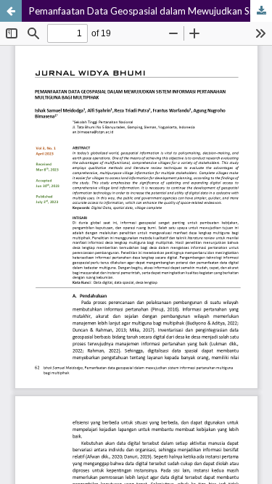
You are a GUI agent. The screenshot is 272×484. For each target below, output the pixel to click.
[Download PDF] (261, 11)
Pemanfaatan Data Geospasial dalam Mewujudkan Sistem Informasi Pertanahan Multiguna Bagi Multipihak (150, 11)
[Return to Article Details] (11, 11)
